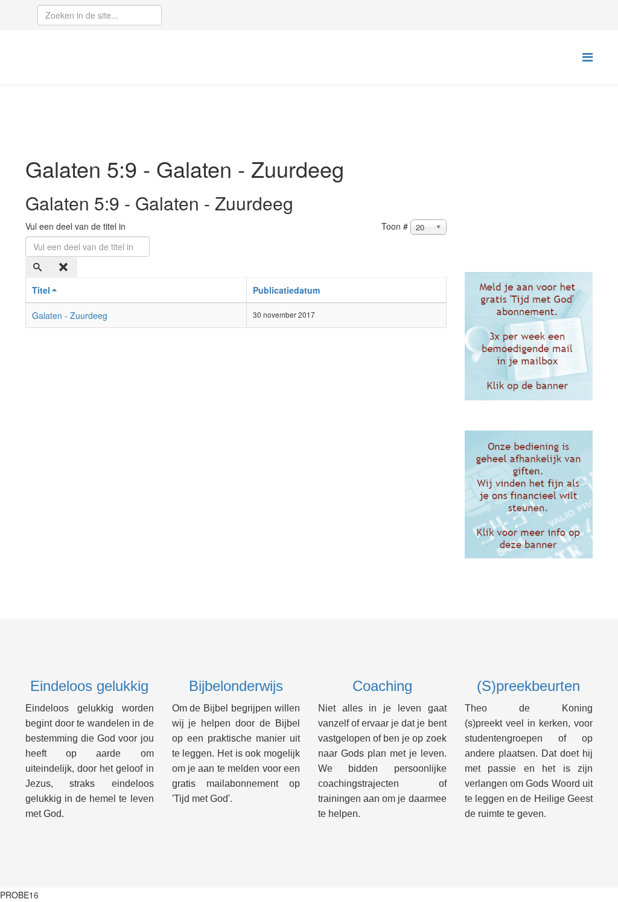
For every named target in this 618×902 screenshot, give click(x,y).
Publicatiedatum (286, 290)
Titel (41, 290)
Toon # (394, 226)
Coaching (382, 686)
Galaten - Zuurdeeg (69, 315)
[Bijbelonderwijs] (529, 336)
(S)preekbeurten (528, 686)
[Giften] (529, 494)
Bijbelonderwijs (236, 686)
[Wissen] (64, 267)
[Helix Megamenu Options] (587, 56)
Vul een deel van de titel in (76, 226)
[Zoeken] (38, 267)
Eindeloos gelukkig (89, 686)
